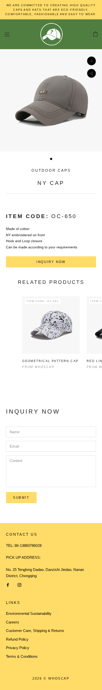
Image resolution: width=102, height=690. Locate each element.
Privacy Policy (17, 648)
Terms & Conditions (22, 656)
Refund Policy (17, 639)
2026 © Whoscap (50, 678)
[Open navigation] (6, 34)
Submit (21, 497)
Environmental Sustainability (28, 613)
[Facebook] (8, 585)
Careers (12, 622)
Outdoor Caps (51, 170)
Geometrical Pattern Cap (50, 361)
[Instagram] (19, 585)
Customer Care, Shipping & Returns (35, 630)
